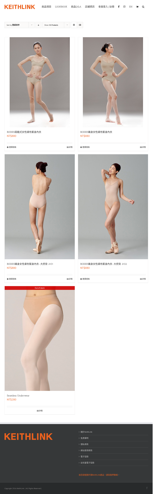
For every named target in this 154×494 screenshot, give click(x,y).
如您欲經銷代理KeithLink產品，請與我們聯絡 (98, 475)
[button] (143, 6)
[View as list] (80, 25)
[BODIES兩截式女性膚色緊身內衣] (40, 82)
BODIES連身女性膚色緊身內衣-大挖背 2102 (103, 264)
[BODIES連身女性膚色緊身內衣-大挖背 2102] (113, 206)
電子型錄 (84, 456)
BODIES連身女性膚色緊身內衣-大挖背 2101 (30, 264)
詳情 (70, 147)
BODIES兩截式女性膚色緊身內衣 (24, 132)
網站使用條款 (86, 450)
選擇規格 (12, 147)
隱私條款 (84, 444)
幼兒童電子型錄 (87, 462)
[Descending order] (38, 25)
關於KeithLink (86, 432)
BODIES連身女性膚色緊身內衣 (96, 132)
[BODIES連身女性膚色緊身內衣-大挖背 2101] (40, 206)
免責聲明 (84, 438)
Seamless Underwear (18, 395)
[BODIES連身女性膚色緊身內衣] (113, 82)
